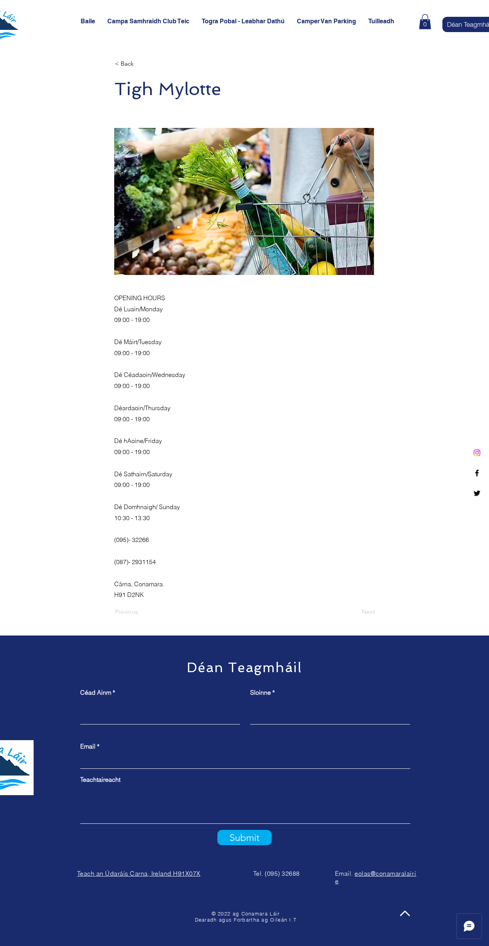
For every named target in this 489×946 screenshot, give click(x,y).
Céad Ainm (95, 692)
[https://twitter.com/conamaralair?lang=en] (477, 493)
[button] (425, 21)
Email (88, 746)
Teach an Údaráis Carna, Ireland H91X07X (139, 873)
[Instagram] (477, 452)
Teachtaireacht (100, 779)
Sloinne (260, 692)
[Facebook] (477, 473)
